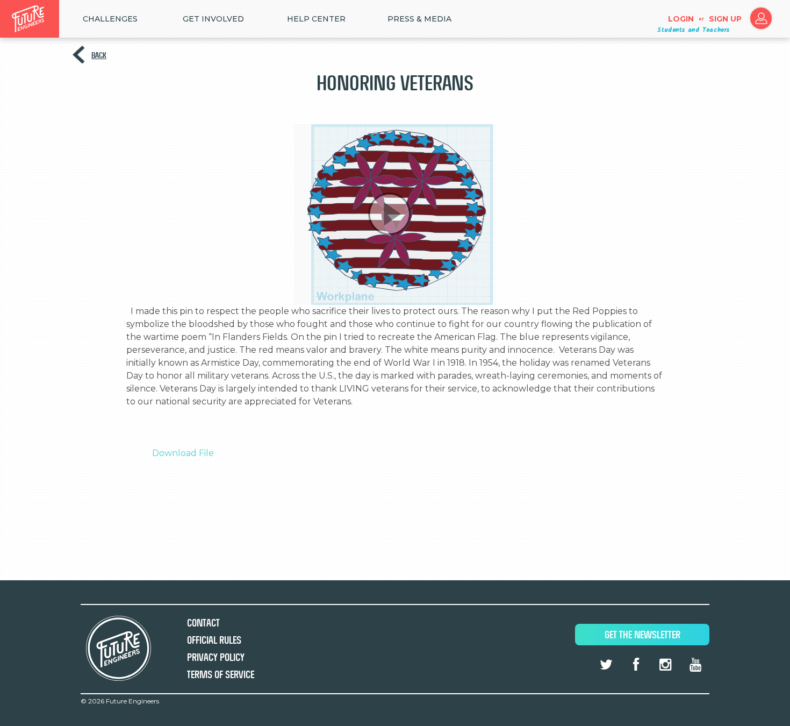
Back (98, 55)
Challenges (110, 19)
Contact (203, 623)
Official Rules (214, 640)
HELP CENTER (316, 19)
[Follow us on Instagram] (665, 665)
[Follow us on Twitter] (606, 665)
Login (681, 19)
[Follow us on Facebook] (635, 665)
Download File (183, 453)
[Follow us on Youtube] (695, 665)
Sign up (725, 19)
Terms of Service (220, 674)
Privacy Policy (216, 657)
